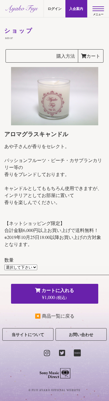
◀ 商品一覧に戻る (54, 316)
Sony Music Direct (54, 373)
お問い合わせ (81, 334)
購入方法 (65, 56)
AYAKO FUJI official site (22, 8)
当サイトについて (28, 334)
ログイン (55, 8)
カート (93, 56)
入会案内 (76, 8)
